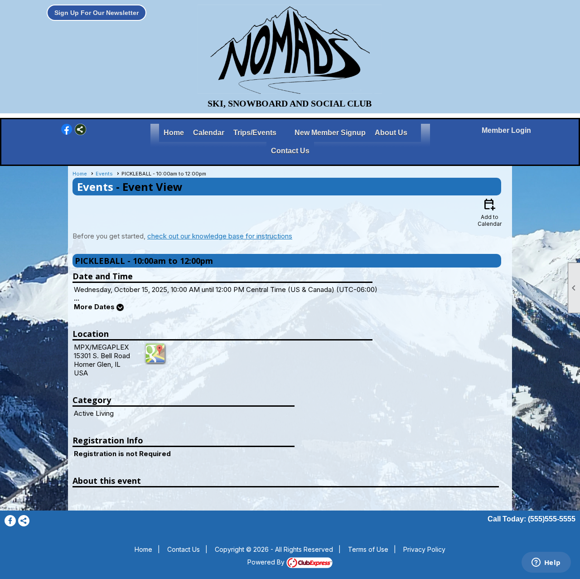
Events (104, 173)
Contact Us (290, 151)
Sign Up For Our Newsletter (96, 12)
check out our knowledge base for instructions (219, 236)
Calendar (208, 132)
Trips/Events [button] (254, 132)
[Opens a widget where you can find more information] (546, 563)
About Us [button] (391, 132)
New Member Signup (330, 132)
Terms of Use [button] (368, 549)
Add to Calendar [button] (490, 212)
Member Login (506, 130)
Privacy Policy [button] (424, 549)
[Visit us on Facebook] (66, 129)
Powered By (266, 562)
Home (174, 132)
